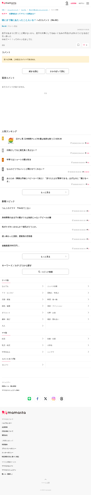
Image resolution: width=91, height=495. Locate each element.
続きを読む (33, 71)
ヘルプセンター (7, 423)
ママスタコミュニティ (9, 470)
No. (4, 26)
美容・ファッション (54, 306)
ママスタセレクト (7, 466)
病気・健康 (6, 306)
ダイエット (6, 312)
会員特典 (5, 427)
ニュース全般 (52, 286)
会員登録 (73, 3)
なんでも (5, 286)
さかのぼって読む (57, 71)
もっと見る (45, 192)
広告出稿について (7, 431)
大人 (3, 325)
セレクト (5, 364)
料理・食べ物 (52, 299)
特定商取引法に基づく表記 (10, 456)
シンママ (50, 352)
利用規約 (5, 444)
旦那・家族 (6, 299)
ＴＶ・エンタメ (8, 292)
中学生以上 (6, 352)
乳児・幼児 (6, 345)
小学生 (49, 345)
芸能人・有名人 (53, 292)
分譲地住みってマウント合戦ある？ (22, 13)
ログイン (81, 3)
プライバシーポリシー (9, 448)
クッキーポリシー (7, 452)
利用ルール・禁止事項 (9, 386)
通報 (3, 45)
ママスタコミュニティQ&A (10, 390)
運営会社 (5, 435)
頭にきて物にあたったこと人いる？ (19, 20)
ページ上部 (45, 482)
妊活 (3, 338)
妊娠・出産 (51, 338)
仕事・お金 (51, 312)
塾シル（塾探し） (7, 474)
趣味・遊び (6, 319)
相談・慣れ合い (53, 319)
